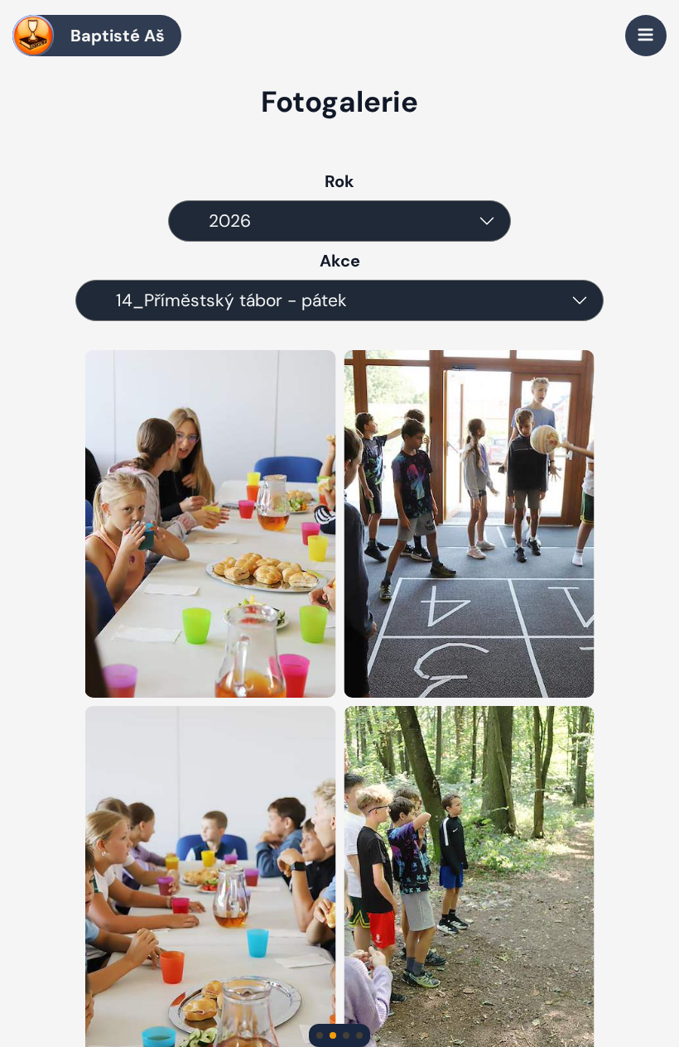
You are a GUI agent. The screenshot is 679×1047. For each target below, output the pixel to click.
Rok (339, 181)
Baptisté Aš (117, 35)
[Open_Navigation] (646, 35)
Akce (340, 260)
